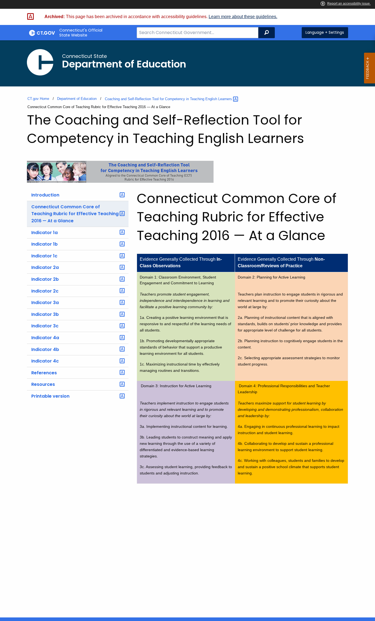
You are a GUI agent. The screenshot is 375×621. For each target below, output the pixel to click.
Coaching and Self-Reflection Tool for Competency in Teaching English (169, 99)
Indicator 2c (44, 291)
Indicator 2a (45, 267)
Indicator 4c (45, 361)
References (44, 373)
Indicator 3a (45, 302)
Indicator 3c (44, 326)
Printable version (50, 396)
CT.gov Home (38, 99)
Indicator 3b (45, 314)
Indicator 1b (44, 244)
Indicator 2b (45, 279)
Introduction (45, 195)
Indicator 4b (45, 349)
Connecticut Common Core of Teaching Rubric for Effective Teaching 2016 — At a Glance (75, 214)
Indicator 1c (44, 256)
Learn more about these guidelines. (243, 16)
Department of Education (77, 99)
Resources (43, 384)
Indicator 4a (45, 338)
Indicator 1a (44, 232)
